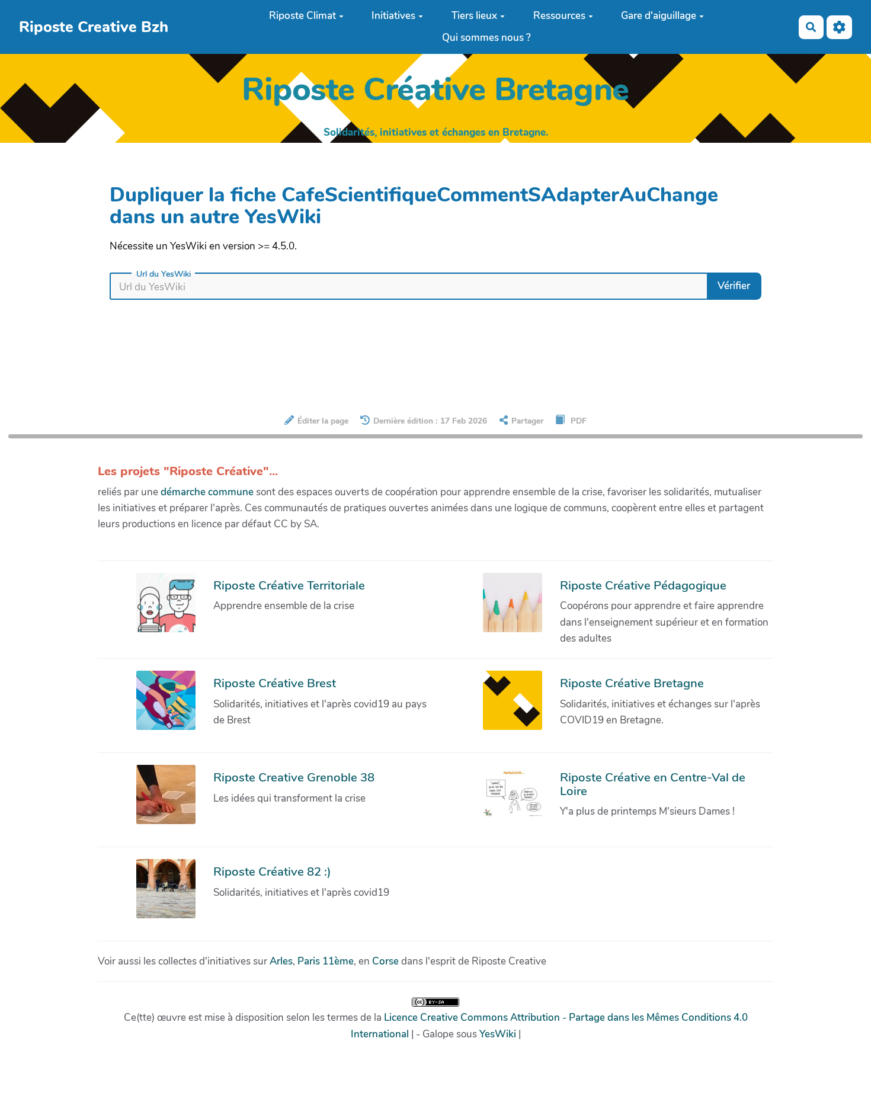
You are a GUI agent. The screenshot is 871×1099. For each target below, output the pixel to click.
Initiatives (393, 16)
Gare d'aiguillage (658, 16)
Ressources (559, 16)
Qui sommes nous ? (486, 37)
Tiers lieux (474, 16)
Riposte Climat (302, 16)
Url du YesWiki (163, 274)
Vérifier (734, 286)
